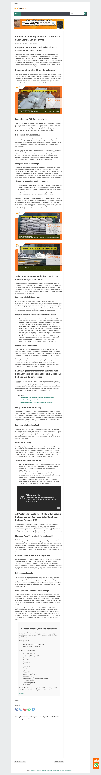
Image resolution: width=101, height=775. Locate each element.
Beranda (16, 3)
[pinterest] (25, 709)
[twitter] (20, 709)
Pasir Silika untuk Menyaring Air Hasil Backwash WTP (32, 400)
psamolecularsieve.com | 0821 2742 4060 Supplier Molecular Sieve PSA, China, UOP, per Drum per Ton (52, 770)
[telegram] (33, 709)
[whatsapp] (29, 709)
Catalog (21, 693)
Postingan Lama (59, 761)
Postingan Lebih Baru (20, 761)
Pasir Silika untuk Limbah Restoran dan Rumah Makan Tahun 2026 (35, 402)
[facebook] (16, 709)
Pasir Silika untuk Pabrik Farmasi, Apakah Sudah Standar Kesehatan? (36, 397)
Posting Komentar (33, 43)
